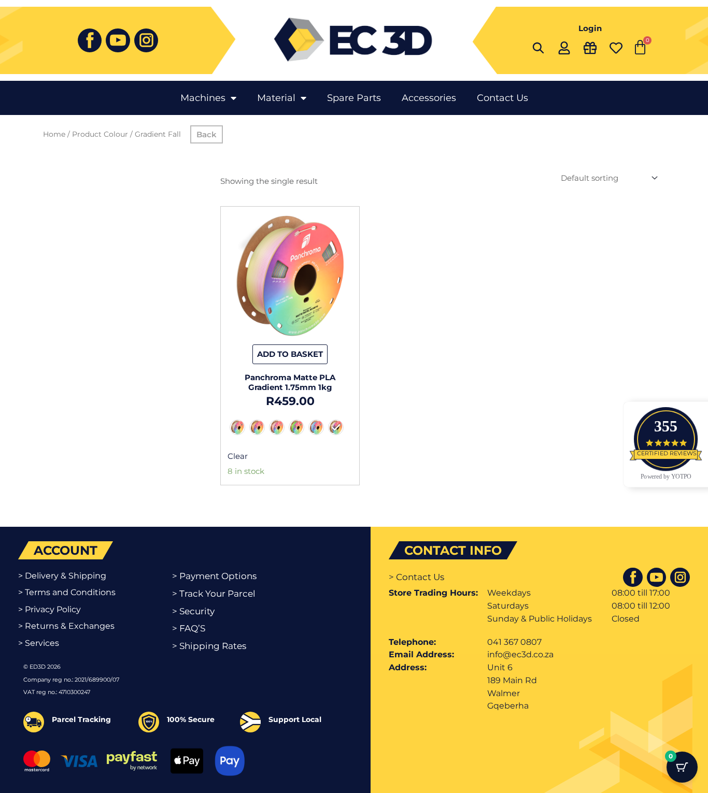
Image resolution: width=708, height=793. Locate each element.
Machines (202, 98)
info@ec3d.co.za (520, 654)
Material (276, 98)
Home (54, 134)
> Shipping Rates (209, 646)
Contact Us (502, 98)
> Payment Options (214, 576)
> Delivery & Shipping (62, 576)
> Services (38, 643)
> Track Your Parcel (214, 593)
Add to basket (290, 354)
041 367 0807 (514, 642)
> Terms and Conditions (67, 592)
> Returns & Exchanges (66, 626)
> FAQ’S (188, 628)
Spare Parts (354, 98)
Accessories (429, 98)
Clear (238, 456)
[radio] (237, 427)
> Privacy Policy (49, 609)
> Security (193, 611)
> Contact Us (416, 577)
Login (590, 28)
